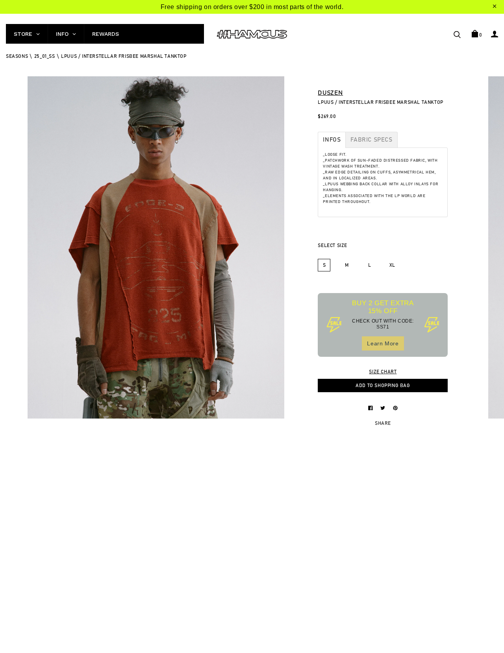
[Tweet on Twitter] (383, 407)
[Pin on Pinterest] (395, 407)
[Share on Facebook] (371, 407)
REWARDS (105, 34)
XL (392, 265)
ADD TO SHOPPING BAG (383, 385)
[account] (494, 34)
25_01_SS (44, 56)
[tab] (332, 140)
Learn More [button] (382, 343)
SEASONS (17, 56)
